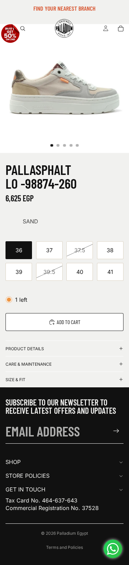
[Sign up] (116, 431)
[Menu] (8, 28)
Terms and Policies (64, 547)
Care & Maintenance (29, 364)
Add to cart (68, 322)
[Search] (22, 28)
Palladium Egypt (72, 533)
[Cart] (120, 28)
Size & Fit (15, 379)
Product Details (25, 348)
